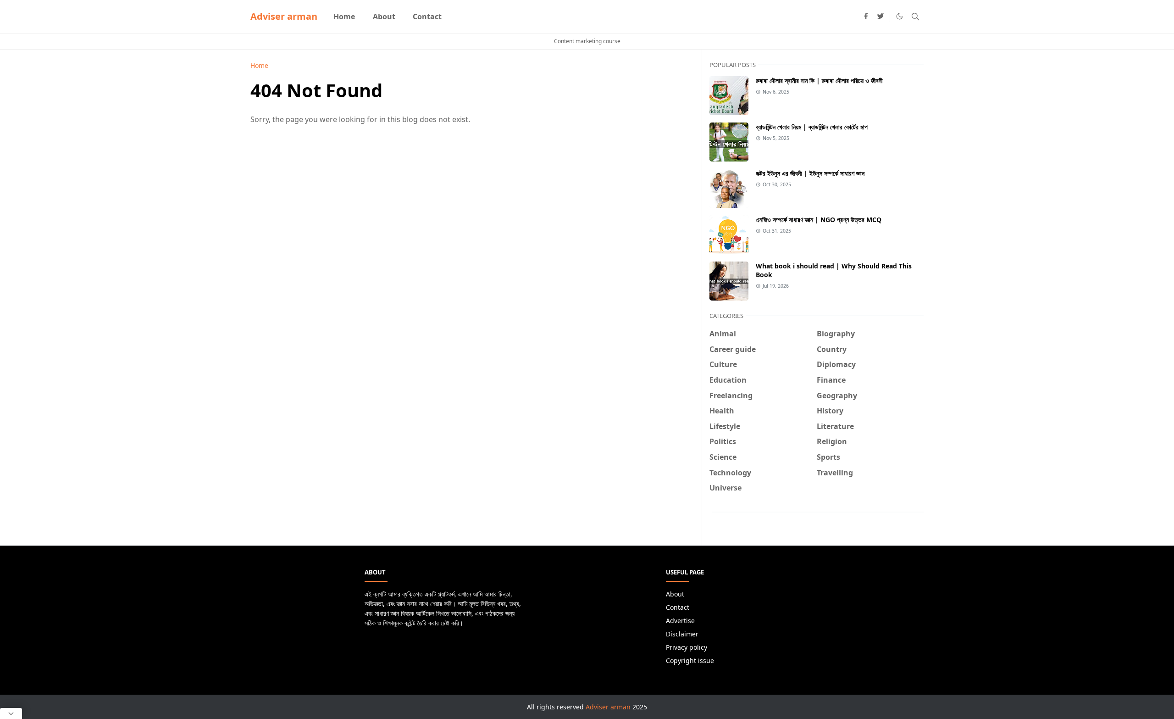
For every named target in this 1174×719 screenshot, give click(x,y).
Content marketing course (587, 41)
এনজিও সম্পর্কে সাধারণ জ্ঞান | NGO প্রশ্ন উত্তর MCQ (818, 219)
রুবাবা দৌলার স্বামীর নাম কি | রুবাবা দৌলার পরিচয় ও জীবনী (819, 80)
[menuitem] (344, 16)
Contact (677, 607)
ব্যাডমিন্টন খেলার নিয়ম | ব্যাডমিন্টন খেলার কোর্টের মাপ (812, 127)
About (675, 594)
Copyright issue (690, 660)
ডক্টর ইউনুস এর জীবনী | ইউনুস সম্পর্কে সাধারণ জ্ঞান (810, 173)
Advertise (680, 620)
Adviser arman (283, 16)
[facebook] (865, 16)
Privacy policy (686, 647)
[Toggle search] (915, 16)
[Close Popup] (11, 713)
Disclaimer (682, 634)
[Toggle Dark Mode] (899, 16)
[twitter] (880, 16)
